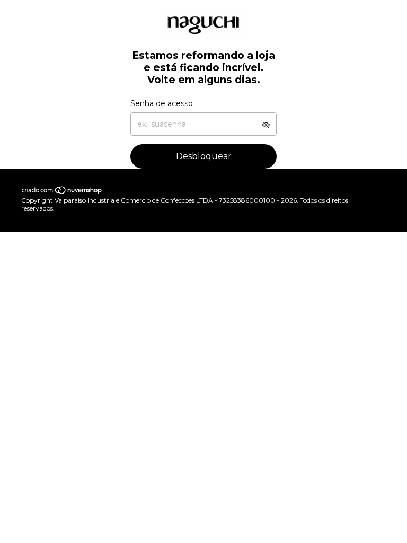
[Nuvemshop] (62, 192)
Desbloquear (204, 156)
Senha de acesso (161, 103)
